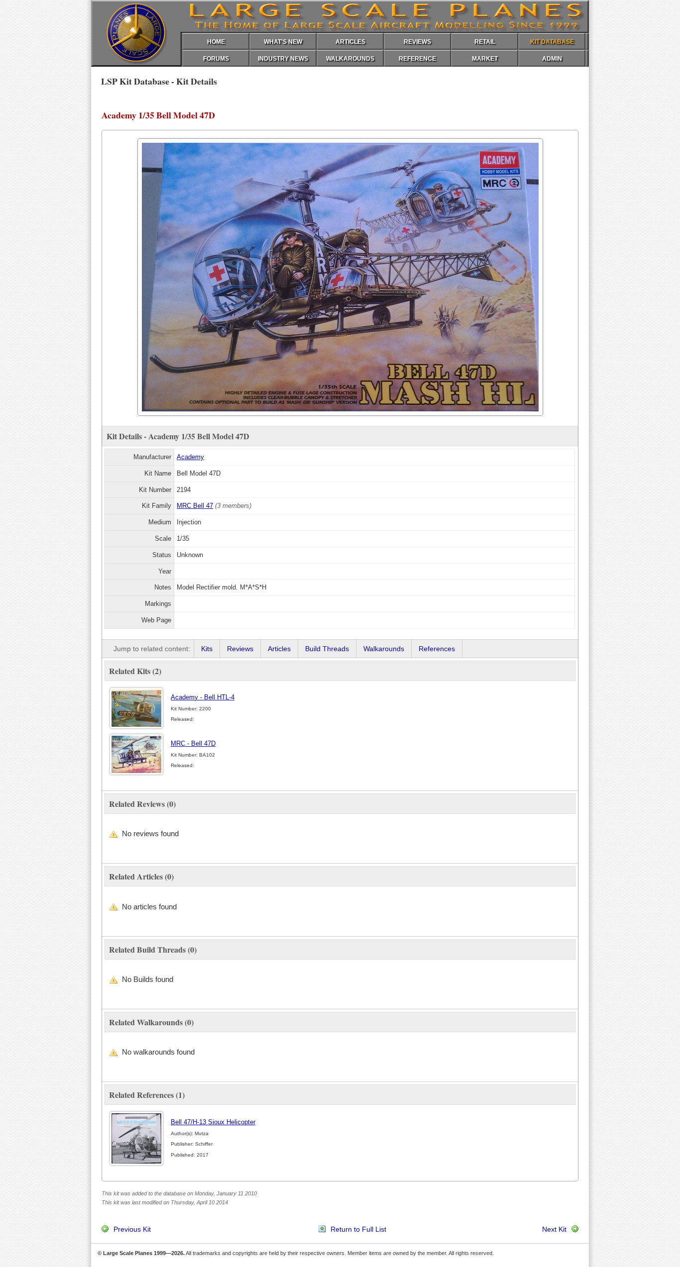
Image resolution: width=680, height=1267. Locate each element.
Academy (190, 457)
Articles (279, 649)
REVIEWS (417, 41)
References (437, 649)
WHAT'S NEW (283, 41)
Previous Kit (132, 1229)
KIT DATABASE (552, 41)
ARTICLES (350, 41)
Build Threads (327, 649)
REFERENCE (417, 58)
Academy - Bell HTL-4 (202, 697)
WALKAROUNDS (350, 58)
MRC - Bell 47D (193, 743)
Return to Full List (358, 1229)
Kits (207, 649)
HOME (216, 41)
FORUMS (216, 58)
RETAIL (484, 41)
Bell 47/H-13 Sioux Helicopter (213, 1122)
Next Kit (554, 1229)
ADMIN (552, 58)
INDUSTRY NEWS (283, 58)
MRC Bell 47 (195, 505)
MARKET (485, 58)
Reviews (240, 649)
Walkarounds (383, 649)
